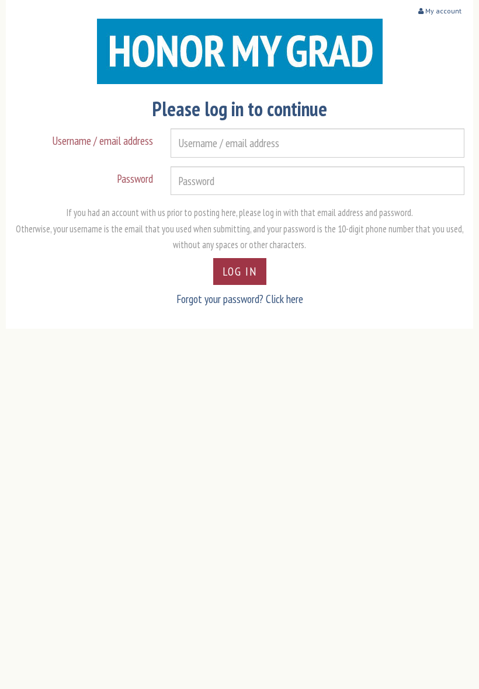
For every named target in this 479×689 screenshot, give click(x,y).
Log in (240, 271)
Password (135, 178)
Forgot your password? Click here (239, 298)
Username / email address (102, 140)
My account (442, 10)
